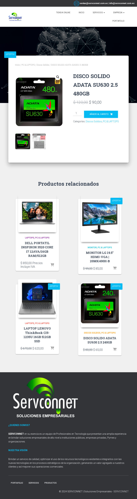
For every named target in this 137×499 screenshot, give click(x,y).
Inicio (81, 12)
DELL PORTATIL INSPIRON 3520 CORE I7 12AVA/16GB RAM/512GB (37, 249)
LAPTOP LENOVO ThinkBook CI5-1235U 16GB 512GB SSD (37, 334)
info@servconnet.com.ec (121, 3)
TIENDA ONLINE (63, 12)
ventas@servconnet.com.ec (93, 3)
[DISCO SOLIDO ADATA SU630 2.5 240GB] (100, 303)
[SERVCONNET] (15, 17)
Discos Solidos (43, 65)
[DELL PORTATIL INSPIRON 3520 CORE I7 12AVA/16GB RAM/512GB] (37, 213)
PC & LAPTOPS (28, 65)
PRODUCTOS (50, 483)
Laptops (29, 238)
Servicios (98, 12)
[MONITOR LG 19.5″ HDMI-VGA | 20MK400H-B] (100, 218)
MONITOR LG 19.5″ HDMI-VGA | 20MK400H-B (100, 257)
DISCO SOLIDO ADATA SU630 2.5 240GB (99, 340)
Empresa (118, 12)
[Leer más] (52, 265)
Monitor (92, 247)
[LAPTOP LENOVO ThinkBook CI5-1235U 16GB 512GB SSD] (37, 298)
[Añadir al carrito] (114, 268)
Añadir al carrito (99, 114)
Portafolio (118, 21)
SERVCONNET (121, 491)
